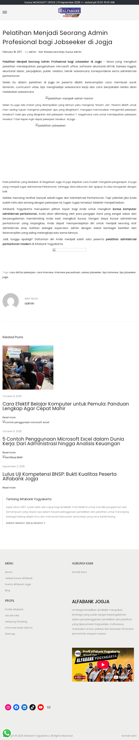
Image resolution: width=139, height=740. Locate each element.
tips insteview (110, 272)
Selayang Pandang (16, 621)
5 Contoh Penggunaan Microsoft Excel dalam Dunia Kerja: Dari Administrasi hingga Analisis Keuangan (63, 441)
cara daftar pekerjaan (22, 272)
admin (32, 52)
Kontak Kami (79, 572)
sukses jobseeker (91, 272)
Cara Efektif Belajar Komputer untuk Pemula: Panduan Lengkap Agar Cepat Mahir (66, 406)
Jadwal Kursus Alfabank (19, 578)
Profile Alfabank (14, 609)
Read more (9, 417)
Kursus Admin (74, 52)
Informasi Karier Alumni (18, 627)
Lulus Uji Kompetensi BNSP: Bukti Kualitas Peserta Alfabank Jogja (60, 476)
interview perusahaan (67, 272)
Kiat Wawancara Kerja (51, 52)
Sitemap (10, 634)
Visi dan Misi (12, 615)
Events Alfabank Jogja (18, 584)
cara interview (45, 272)
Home (8, 572)
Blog (7, 590)
